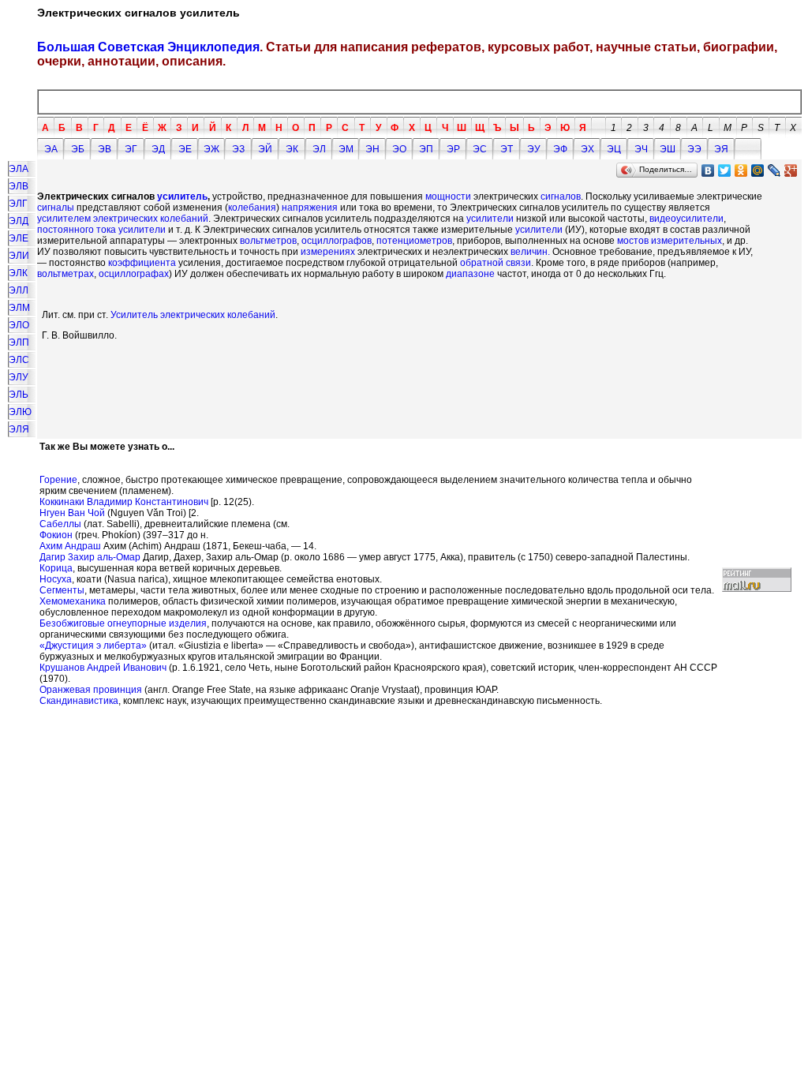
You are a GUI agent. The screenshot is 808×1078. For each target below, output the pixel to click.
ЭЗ (238, 149)
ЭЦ (614, 149)
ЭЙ (265, 149)
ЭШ (667, 149)
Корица (56, 568)
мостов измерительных (669, 240)
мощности (448, 196)
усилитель (182, 196)
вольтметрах (65, 273)
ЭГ (131, 149)
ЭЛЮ (20, 411)
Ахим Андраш (70, 546)
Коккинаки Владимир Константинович (123, 501)
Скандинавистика (78, 700)
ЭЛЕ (18, 238)
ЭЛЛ (18, 290)
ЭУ (534, 149)
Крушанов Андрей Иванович (102, 667)
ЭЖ (211, 149)
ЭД (158, 149)
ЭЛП (19, 342)
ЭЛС (19, 359)
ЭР (453, 149)
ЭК (292, 149)
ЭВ (104, 149)
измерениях (328, 251)
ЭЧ (641, 149)
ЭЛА (18, 168)
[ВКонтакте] (708, 170)
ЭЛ (319, 149)
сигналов (561, 196)
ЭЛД (18, 220)
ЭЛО (19, 325)
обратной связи (495, 262)
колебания (252, 207)
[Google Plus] (791, 170)
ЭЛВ (18, 186)
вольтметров (268, 240)
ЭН (372, 149)
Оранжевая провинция (90, 689)
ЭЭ (694, 149)
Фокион (56, 535)
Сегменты (61, 590)
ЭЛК (18, 273)
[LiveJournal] (774, 170)
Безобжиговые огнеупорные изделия (123, 623)
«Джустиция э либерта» (93, 645)
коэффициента (142, 262)
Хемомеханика (72, 601)
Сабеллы (60, 524)
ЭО (399, 149)
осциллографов (336, 240)
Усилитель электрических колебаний (192, 314)
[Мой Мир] (758, 170)
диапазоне (470, 273)
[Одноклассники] (741, 170)
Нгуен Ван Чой (72, 512)
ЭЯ (721, 149)
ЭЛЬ (18, 394)
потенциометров (413, 240)
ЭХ (587, 149)
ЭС (480, 149)
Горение (58, 479)
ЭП (426, 149)
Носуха (55, 579)
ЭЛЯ (19, 429)
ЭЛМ (19, 307)
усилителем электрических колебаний (122, 218)
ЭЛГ (18, 203)
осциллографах (134, 273)
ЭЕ (185, 149)
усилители (490, 218)
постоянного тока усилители (101, 229)
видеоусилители (686, 218)
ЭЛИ (19, 255)
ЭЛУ (18, 377)
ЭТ (506, 149)
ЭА (51, 149)
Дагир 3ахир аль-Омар (89, 557)
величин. (530, 251)
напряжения (310, 207)
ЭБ (77, 149)
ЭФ (560, 149)
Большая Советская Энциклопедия (148, 47)
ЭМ (346, 149)
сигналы (55, 207)
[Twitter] (724, 170)
